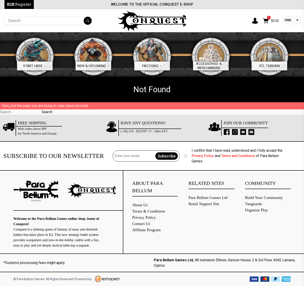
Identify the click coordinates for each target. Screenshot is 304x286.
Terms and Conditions (238, 156)
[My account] (255, 20)
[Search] (88, 21)
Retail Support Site (203, 204)
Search (47, 112)
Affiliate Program (146, 230)
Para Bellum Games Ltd (207, 197)
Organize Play (256, 210)
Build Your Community (264, 197)
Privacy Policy (203, 156)
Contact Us (141, 223)
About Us (140, 205)
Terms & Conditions (148, 211)
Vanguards (253, 204)
